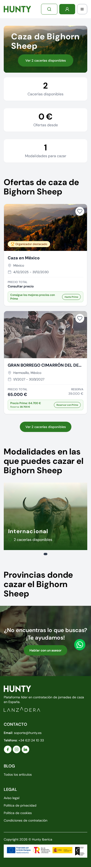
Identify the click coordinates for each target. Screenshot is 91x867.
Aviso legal (11, 798)
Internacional (28, 531)
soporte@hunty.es (28, 733)
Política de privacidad (20, 805)
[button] (45, 405)
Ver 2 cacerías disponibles (45, 60)
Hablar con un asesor (45, 650)
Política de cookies (18, 813)
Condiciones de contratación (25, 820)
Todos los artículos (18, 774)
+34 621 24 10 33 (31, 740)
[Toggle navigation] (82, 9)
